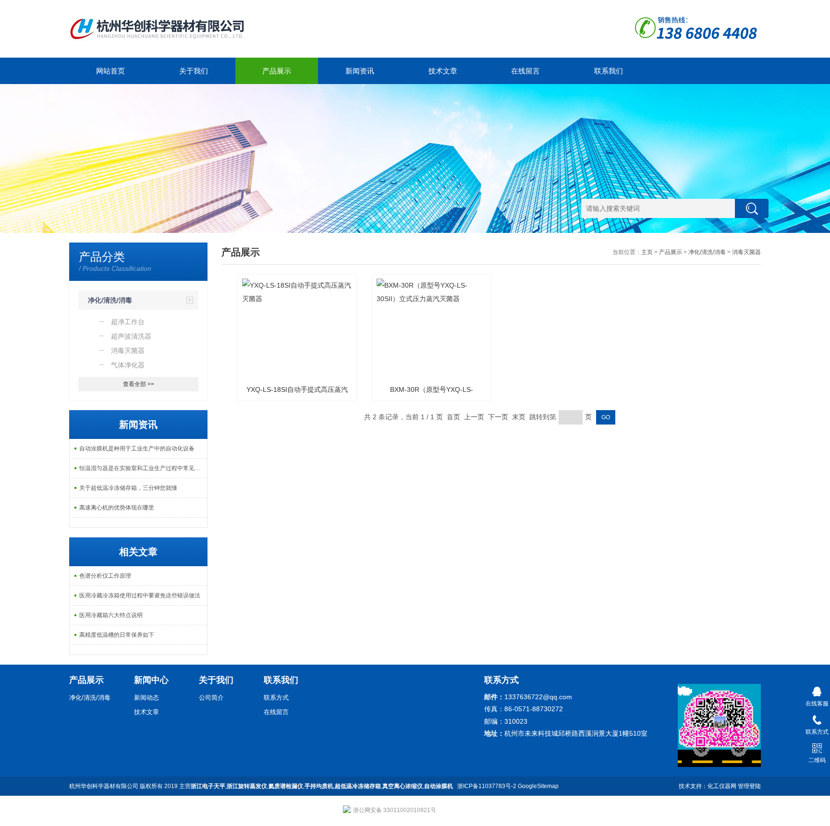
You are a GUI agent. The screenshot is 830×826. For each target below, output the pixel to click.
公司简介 (211, 697)
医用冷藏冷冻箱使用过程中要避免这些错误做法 (139, 595)
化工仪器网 (722, 786)
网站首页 (110, 71)
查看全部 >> (138, 384)
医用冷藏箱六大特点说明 (111, 615)
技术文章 (442, 71)
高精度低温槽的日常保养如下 (116, 635)
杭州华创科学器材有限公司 (103, 786)
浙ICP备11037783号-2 (486, 786)
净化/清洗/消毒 (110, 300)
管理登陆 (749, 786)
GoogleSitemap (538, 786)
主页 (647, 252)
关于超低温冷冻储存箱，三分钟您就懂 (128, 488)
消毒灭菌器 (746, 252)
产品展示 (276, 71)
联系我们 (608, 71)
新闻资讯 (359, 71)
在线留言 (525, 71)
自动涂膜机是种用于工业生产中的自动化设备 (137, 448)
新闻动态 (146, 697)
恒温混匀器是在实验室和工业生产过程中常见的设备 (143, 468)
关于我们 (193, 71)
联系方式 (276, 697)
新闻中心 (151, 680)
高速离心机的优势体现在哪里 (116, 507)
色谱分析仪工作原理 (105, 575)
